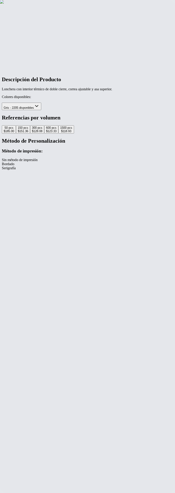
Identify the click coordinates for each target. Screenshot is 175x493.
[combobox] (21, 106)
